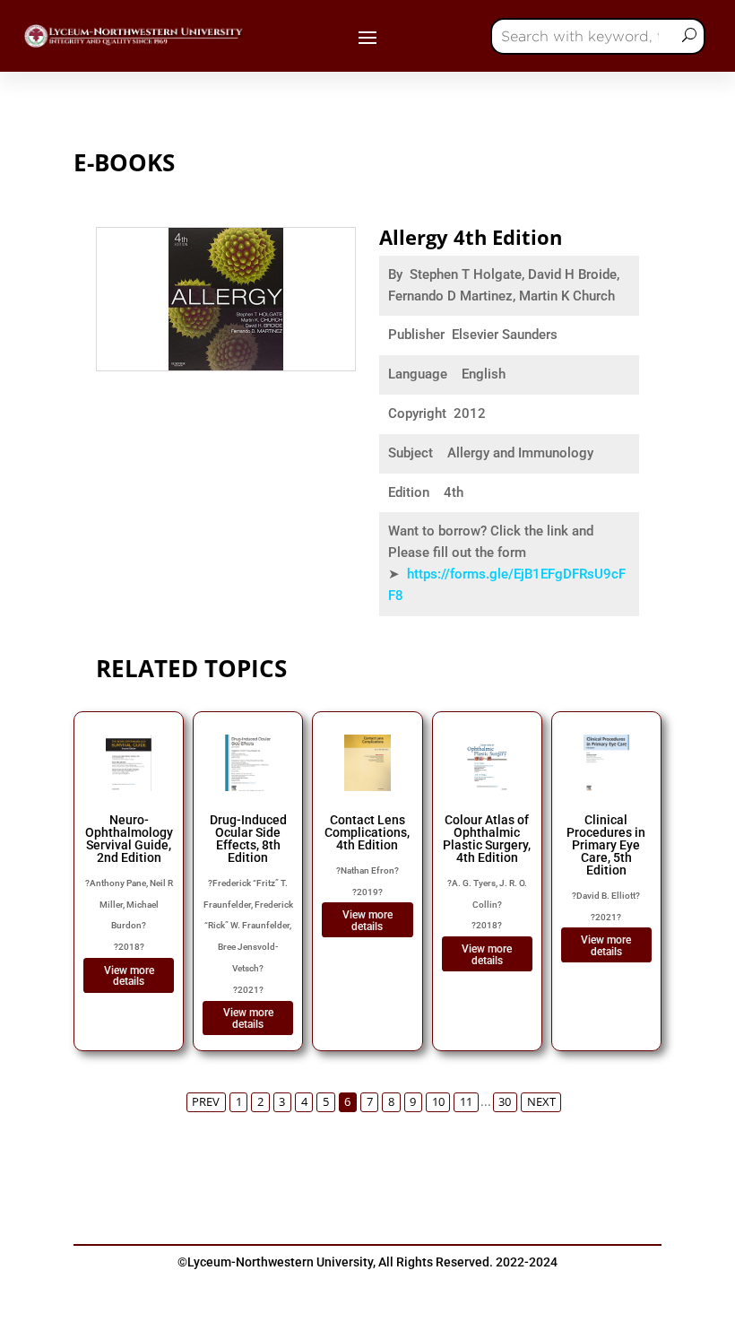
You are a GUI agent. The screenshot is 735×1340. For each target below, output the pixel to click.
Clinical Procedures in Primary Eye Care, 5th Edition (605, 845)
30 (504, 1101)
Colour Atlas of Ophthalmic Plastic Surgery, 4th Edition (487, 839)
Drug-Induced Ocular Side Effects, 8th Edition (248, 839)
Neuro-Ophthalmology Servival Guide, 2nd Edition (129, 839)
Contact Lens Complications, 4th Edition (367, 832)
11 (466, 1101)
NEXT (541, 1101)
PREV (206, 1101)
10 (438, 1101)
